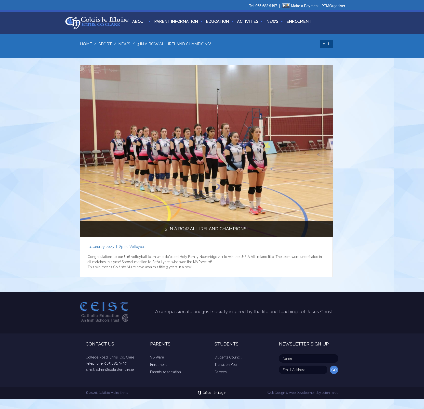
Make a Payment (304, 6)
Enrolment (299, 21)
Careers (220, 372)
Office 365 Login (214, 393)
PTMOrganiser (333, 6)
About (139, 21)
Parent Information (176, 21)
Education (217, 21)
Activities (247, 21)
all (326, 44)
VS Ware (157, 357)
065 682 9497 (266, 6)
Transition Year (226, 365)
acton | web (330, 393)
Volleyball (138, 247)
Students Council (227, 357)
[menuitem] (137, 24)
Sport (123, 247)
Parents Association (165, 372)
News (272, 21)
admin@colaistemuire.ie (115, 369)
